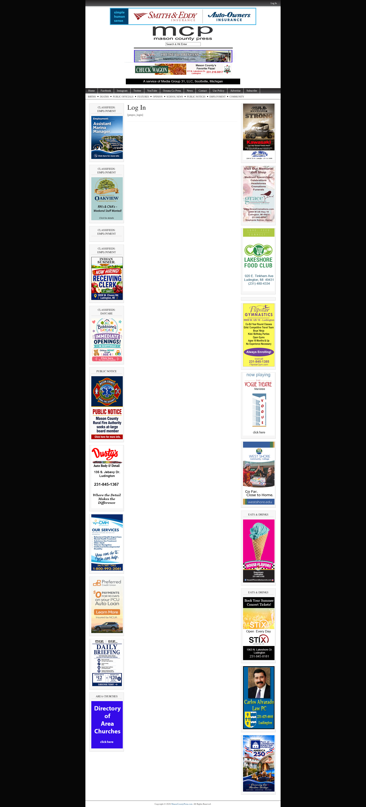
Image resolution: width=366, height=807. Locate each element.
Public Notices (196, 96)
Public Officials (123, 96)
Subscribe (251, 90)
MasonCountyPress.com (182, 804)
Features (143, 96)
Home (91, 90)
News (190, 90)
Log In (274, 3)
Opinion (158, 96)
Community (237, 96)
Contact (203, 90)
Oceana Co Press (172, 90)
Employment (217, 96)
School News (175, 96)
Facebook (106, 90)
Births (92, 96)
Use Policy (218, 90)
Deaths (104, 96)
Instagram (122, 90)
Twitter (137, 90)
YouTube (152, 90)
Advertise (235, 90)
